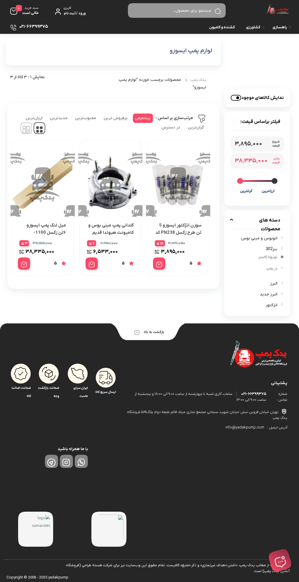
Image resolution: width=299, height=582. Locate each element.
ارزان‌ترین (34, 118)
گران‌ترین (196, 127)
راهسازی (279, 27)
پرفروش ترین (116, 118)
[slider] (274, 181)
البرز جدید (268, 294)
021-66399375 (253, 393)
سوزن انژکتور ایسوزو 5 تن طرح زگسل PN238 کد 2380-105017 (178, 232)
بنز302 (271, 249)
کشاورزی (253, 27)
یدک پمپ (198, 79)
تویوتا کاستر (267, 257)
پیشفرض (143, 118)
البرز (273, 283)
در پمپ (271, 268)
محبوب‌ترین (85, 118)
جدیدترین (58, 118)
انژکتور (271, 305)
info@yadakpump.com (244, 427)
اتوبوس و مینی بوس (259, 238)
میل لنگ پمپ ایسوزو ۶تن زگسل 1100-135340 (46, 232)
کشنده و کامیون (222, 27)
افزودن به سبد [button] (159, 263)
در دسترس (170, 127)
